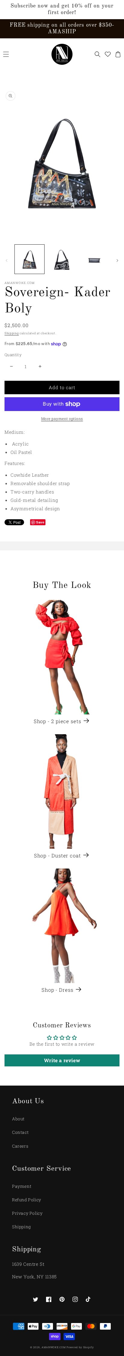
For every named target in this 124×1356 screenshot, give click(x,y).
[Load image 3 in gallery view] (94, 259)
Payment (21, 1186)
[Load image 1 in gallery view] (29, 259)
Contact (20, 1132)
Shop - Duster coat (57, 856)
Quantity (13, 354)
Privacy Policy (27, 1213)
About (18, 1119)
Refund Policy (26, 1200)
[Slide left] (6, 260)
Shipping (12, 333)
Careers (20, 1146)
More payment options (62, 418)
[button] (6, 54)
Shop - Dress (57, 990)
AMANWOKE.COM (54, 1347)
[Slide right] (117, 260)
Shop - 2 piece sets (57, 721)
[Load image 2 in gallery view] (62, 259)
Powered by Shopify (80, 1347)
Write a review (62, 1060)
